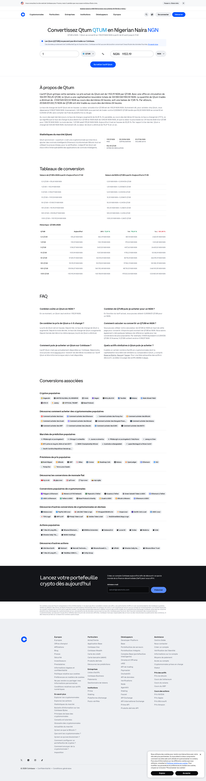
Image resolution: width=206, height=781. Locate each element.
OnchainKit (125, 674)
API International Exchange (132, 701)
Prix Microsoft (160, 701)
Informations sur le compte (166, 654)
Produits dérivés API (130, 708)
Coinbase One (93, 647)
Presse (57, 654)
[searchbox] (160, 54)
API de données (127, 677)
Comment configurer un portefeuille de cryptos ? (65, 741)
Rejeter (162, 773)
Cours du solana (161, 683)
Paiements (92, 679)
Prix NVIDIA (159, 694)
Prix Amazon (159, 705)
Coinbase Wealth (95, 650)
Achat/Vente (93, 640)
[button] (54, 14)
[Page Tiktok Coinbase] (42, 760)
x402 (123, 663)
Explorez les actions (63, 701)
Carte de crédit (94, 654)
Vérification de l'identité (164, 650)
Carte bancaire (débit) (97, 657)
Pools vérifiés (94, 701)
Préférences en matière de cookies (69, 677)
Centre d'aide (160, 640)
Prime (90, 691)
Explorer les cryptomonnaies (66, 697)
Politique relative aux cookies (67, 674)
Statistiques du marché (64, 704)
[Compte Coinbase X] (21, 760)
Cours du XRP (160, 686)
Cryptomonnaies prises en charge (168, 664)
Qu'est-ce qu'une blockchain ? (67, 737)
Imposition (59, 752)
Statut (157, 668)
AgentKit (125, 687)
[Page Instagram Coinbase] (35, 760)
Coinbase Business (96, 676)
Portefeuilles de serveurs (132, 647)
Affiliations (59, 647)
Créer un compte (161, 647)
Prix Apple (158, 698)
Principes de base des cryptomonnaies (63, 715)
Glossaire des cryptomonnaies (67, 723)
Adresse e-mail (112, 585)
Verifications (126, 681)
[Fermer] (200, 754)
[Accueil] (23, 14)
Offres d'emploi (61, 644)
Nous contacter (160, 644)
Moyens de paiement (163, 657)
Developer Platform (129, 640)
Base (123, 644)
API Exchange (127, 698)
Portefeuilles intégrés (130, 650)
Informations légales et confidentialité (64, 669)
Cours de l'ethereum (163, 679)
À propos (58, 640)
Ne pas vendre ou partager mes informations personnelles (67, 682)
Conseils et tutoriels (63, 720)
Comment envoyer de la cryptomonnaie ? (64, 747)
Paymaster (125, 670)
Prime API (125, 705)
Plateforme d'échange (97, 698)
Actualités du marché (63, 727)
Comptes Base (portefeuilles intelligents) (133, 655)
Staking (91, 694)
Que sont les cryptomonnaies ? (67, 733)
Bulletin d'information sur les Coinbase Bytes (67, 709)
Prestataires (59, 664)
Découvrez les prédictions (99, 664)
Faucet (124, 694)
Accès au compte (161, 661)
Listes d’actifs (94, 672)
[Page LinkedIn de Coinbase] (28, 760)
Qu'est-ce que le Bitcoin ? (65, 730)
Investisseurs (60, 661)
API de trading (127, 667)
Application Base (95, 644)
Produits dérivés (95, 661)
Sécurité (58, 657)
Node (123, 684)
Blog (56, 650)
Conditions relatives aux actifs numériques (67, 688)
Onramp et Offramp (129, 660)
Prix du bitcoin (160, 676)
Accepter (187, 773)
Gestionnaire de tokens (98, 683)
